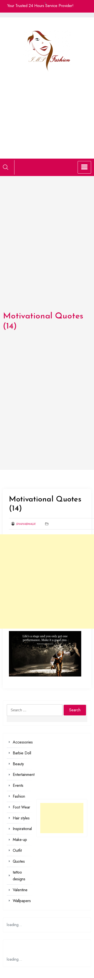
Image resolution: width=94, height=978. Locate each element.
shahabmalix (25, 524)
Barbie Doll (22, 753)
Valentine (20, 890)
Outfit (17, 850)
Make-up (20, 839)
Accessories (23, 742)
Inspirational (22, 828)
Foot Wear (21, 807)
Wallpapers (22, 901)
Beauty (18, 764)
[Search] (5, 167)
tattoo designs (19, 875)
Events (18, 785)
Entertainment (23, 774)
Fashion (19, 796)
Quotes (19, 861)
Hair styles (21, 818)
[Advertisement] (47, 109)
